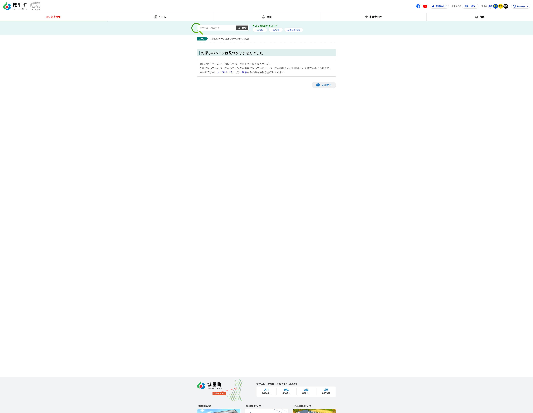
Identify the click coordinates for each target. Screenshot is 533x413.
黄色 (500, 6)
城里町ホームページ (15, 6)
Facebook (418, 6)
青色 (495, 6)
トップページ (224, 72)
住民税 (260, 30)
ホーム (202, 38)
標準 (466, 6)
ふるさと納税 (293, 30)
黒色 (506, 6)
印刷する (326, 85)
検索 (244, 72)
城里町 (220, 390)
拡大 (473, 6)
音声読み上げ (441, 6)
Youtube (425, 6)
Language (521, 6)
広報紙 (276, 30)
